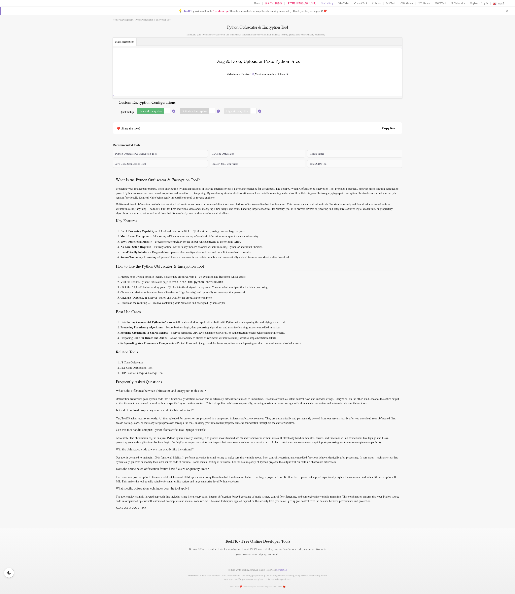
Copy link (388, 128)
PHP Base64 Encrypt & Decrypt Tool (142, 373)
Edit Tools (391, 3)
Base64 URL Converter (225, 164)
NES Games (424, 3)
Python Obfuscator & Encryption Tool (136, 153)
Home (257, 3)
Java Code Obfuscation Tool (130, 164)
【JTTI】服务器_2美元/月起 (301, 3)
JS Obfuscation (458, 3)
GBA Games (407, 3)
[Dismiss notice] (507, 10)
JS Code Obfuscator (223, 153)
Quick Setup (127, 112)
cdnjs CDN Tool (318, 164)
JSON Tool (440, 3)
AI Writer (376, 3)
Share (371, 128)
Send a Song (327, 3)
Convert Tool (360, 3)
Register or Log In (479, 3)
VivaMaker (343, 3)
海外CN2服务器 (273, 3)
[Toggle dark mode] (9, 573)
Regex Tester (317, 153)
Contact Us (281, 569)
